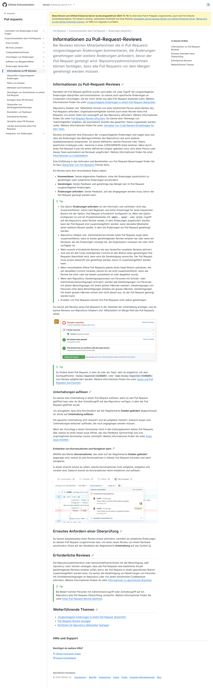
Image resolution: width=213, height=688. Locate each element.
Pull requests (13, 19)
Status (116, 677)
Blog (159, 677)
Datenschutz (105, 677)
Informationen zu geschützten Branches (130, 580)
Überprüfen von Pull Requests (78, 164)
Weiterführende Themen (73, 609)
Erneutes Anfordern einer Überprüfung (86, 531)
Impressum (79, 677)
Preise (124, 677)
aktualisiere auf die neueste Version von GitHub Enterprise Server (164, 19)
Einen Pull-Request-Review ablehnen (82, 598)
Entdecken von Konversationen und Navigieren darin (82, 448)
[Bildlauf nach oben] (207, 682)
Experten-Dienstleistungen (142, 677)
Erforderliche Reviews (71, 555)
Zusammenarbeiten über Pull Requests (87, 31)
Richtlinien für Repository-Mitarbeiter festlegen (83, 625)
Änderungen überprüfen (119, 31)
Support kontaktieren (66, 658)
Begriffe (93, 677)
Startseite (11, 13)
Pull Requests (59, 31)
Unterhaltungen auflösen (70, 392)
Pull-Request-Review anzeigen (74, 621)
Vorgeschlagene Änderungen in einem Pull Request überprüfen (121, 102)
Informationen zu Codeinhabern (70, 155)
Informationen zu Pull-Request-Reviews (86, 84)
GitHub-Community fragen (68, 653)
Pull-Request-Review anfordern (88, 118)
